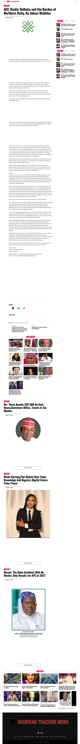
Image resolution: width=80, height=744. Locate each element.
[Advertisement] (30, 48)
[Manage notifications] (77, 742)
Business (37, 736)
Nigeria (21, 322)
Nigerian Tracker (9, 17)
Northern (26, 322)
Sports (46, 736)
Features (20, 736)
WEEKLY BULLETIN (26, 736)
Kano (18, 322)
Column (63, 736)
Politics (42, 736)
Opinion (32, 736)
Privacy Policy (58, 736)
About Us (52, 736)
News (16, 736)
